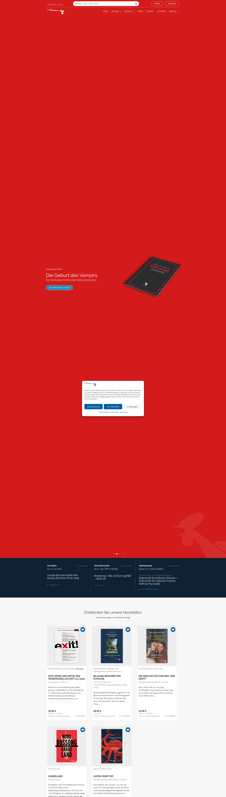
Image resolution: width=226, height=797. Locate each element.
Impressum (123, 412)
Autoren (161, 11)
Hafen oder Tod (103, 776)
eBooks (128, 11)
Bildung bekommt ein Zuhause (107, 677)
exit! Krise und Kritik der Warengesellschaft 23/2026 (66, 677)
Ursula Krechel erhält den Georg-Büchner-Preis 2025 (63, 577)
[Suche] (136, 3)
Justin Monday (68, 668)
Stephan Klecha (99, 668)
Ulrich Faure (158, 668)
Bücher (115, 11)
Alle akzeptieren (93, 406)
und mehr (168, 575)
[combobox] (103, 3)
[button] (114, 553)
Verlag (172, 11)
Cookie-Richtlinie (104, 412)
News (140, 11)
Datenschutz (115, 412)
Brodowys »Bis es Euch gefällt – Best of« (112, 577)
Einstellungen (132, 406)
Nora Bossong (54, 769)
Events (150, 11)
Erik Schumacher (145, 668)
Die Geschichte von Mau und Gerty (157, 677)
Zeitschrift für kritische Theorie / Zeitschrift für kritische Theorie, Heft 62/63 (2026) (158, 580)
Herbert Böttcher (55, 668)
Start (105, 11)
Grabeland (55, 776)
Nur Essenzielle (113, 406)
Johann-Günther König (102, 769)
